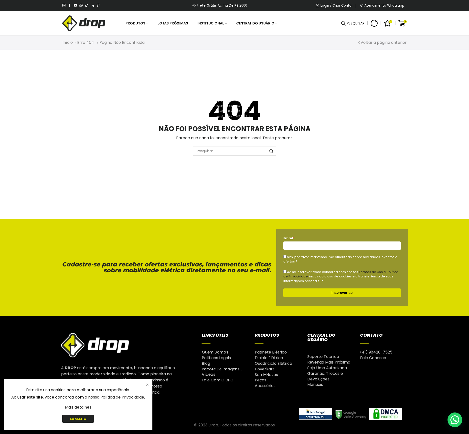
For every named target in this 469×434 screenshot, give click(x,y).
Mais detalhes (78, 407)
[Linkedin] (92, 6)
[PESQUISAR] (271, 151)
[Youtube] (75, 6)
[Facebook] (69, 6)
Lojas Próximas (173, 23)
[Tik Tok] (86, 6)
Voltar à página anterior (384, 42)
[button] (455, 419)
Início (68, 42)
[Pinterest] (98, 6)
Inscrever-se (341, 292)
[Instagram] (63, 6)
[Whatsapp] (81, 6)
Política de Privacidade (122, 397)
